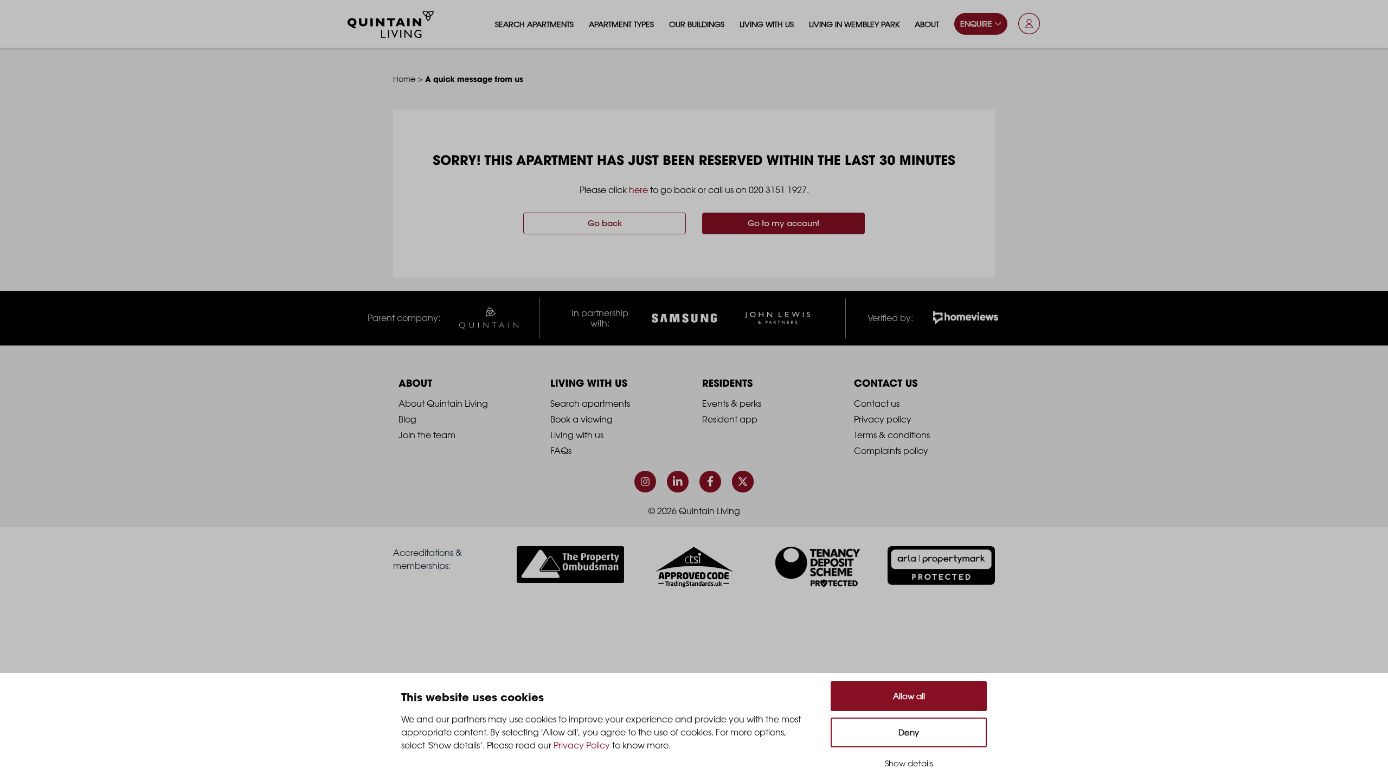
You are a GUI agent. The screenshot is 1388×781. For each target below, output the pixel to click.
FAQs (560, 450)
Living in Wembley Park (854, 24)
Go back (605, 223)
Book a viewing (581, 419)
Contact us (876, 403)
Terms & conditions (892, 435)
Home (404, 79)
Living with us (767, 24)
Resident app (729, 419)
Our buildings (696, 24)
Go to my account (783, 223)
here (638, 189)
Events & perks (731, 403)
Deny (908, 732)
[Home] (391, 24)
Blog (407, 419)
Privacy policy (882, 419)
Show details (909, 763)
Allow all (909, 696)
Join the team (427, 435)
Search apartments (534, 24)
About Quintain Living (443, 403)
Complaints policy (891, 450)
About (927, 24)
